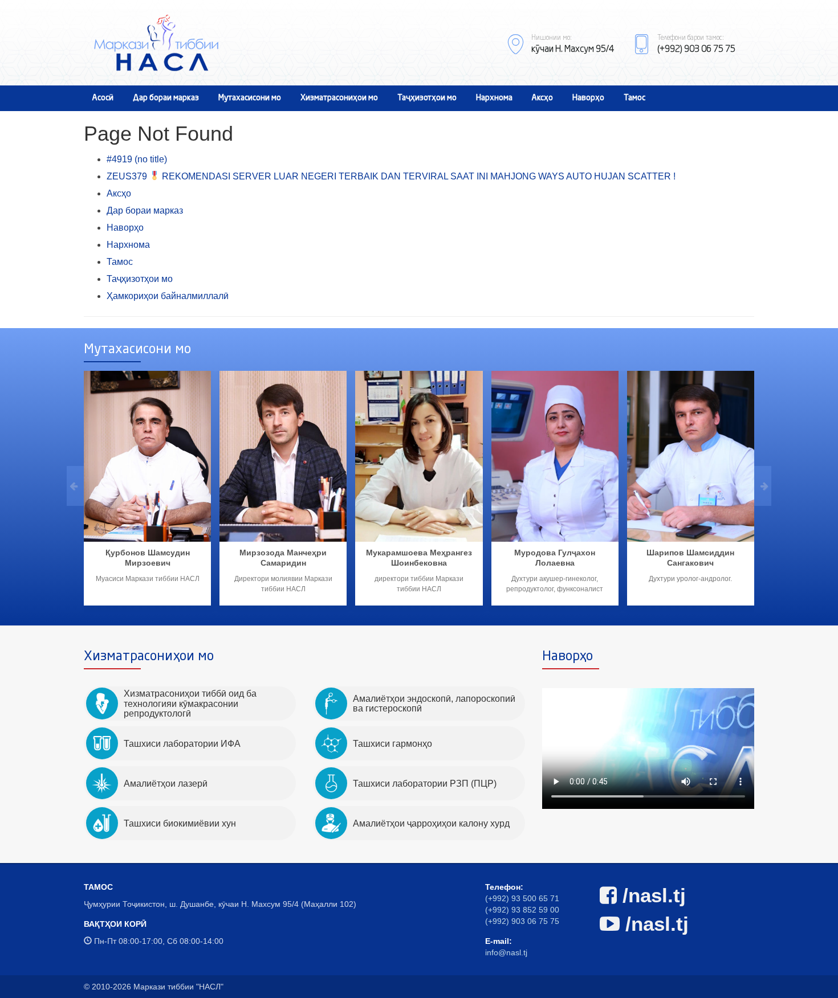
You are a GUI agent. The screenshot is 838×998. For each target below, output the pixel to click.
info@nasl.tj (506, 952)
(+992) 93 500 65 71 (522, 898)
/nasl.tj (651, 895)
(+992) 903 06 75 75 (522, 921)
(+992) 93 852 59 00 (522, 909)
